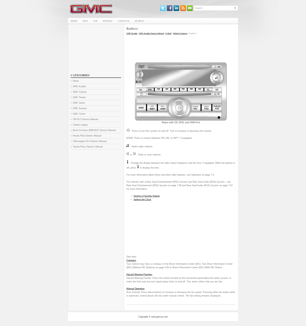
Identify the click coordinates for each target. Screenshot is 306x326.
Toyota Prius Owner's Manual (88, 146)
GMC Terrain (79, 97)
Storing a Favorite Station (147, 196)
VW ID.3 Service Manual (85, 119)
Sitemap (107, 20)
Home (74, 20)
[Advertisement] (180, 47)
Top (95, 20)
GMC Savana (80, 108)
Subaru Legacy (80, 124)
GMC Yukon (79, 113)
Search (139, 20)
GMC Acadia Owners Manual (151, 33)
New (85, 20)
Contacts (123, 20)
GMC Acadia (131, 33)
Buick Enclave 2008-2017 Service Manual (94, 130)
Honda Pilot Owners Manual (87, 135)
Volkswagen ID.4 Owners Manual (90, 141)
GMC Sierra (79, 102)
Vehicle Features (180, 33)
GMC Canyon (80, 92)
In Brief (168, 33)
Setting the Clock (142, 199)
